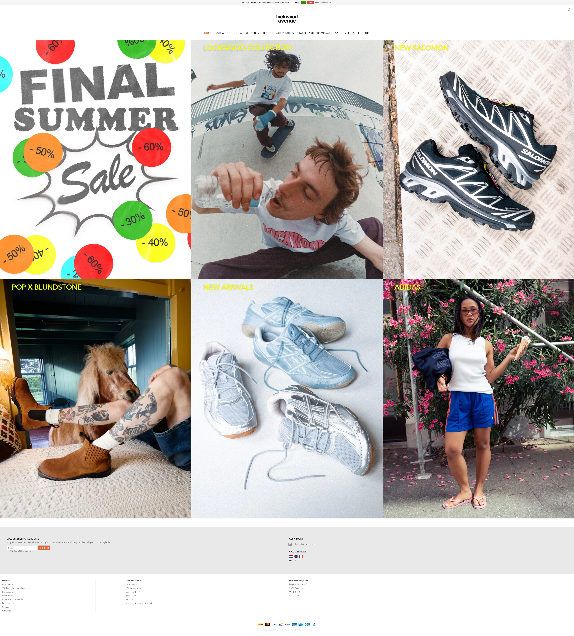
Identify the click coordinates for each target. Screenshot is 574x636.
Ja (303, 2)
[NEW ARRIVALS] (287, 398)
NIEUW (237, 33)
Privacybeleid (8, 603)
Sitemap (6, 607)
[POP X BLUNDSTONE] (95, 398)
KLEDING (267, 33)
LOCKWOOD (222, 33)
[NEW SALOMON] (478, 159)
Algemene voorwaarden (13, 599)
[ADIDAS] (478, 398)
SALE (338, 33)
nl (291, 556)
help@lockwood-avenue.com (306, 544)
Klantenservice (9, 592)
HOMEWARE (324, 33)
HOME (208, 33)
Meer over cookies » (324, 2)
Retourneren (7, 596)
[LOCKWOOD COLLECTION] (287, 159)
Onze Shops (7, 584)
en (296, 556)
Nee (310, 2)
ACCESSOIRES (285, 33)
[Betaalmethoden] (260, 624)
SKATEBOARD (305, 33)
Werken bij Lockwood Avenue (15, 588)
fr (301, 556)
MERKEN (349, 33)
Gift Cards (6, 611)
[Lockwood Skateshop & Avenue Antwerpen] (287, 18)
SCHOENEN (252, 33)
